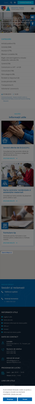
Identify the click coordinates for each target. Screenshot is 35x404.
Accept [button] (25, 399)
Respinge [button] (10, 399)
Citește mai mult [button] (16, 394)
